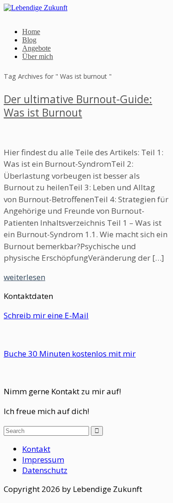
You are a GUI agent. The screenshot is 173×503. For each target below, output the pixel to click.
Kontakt (36, 449)
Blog (29, 40)
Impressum (43, 459)
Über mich (37, 56)
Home (31, 31)
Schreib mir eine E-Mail (46, 315)
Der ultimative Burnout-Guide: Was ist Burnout (78, 106)
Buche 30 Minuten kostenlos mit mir (70, 353)
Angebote (36, 48)
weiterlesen (24, 277)
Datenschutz (44, 470)
